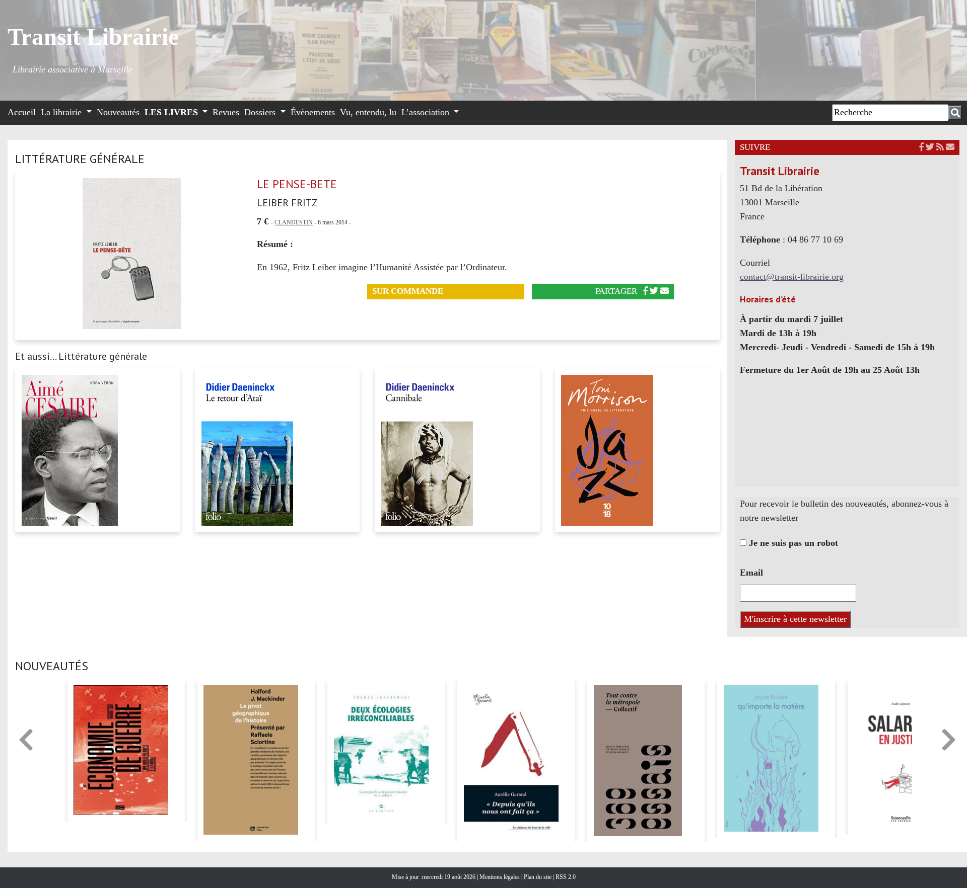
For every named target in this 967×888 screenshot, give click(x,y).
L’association (426, 112)
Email (751, 573)
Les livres (172, 112)
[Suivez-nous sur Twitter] (930, 147)
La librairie (62, 112)
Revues (226, 112)
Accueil (22, 112)
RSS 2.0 (565, 876)
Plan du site (538, 876)
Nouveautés (118, 112)
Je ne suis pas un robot (792, 543)
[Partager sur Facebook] (645, 291)
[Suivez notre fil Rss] (940, 147)
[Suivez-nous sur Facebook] (921, 147)
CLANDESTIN (293, 222)
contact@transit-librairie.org (792, 277)
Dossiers (261, 112)
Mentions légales (500, 876)
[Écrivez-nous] (664, 291)
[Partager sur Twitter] (654, 291)
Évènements (313, 112)
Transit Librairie (93, 37)
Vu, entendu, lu (368, 112)
